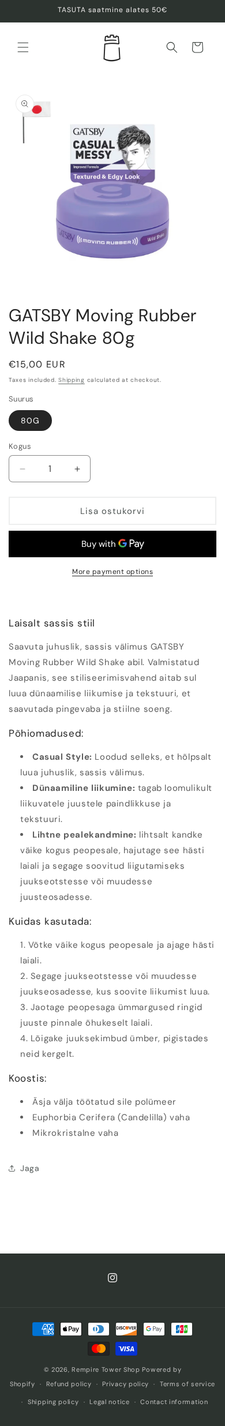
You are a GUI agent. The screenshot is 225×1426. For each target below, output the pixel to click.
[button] (23, 47)
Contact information (174, 1402)
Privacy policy (125, 1384)
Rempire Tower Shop (106, 1369)
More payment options (112, 571)
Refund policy (69, 1384)
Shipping (71, 380)
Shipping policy (53, 1402)
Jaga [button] (29, 1168)
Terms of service (187, 1384)
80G (30, 420)
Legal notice (109, 1402)
